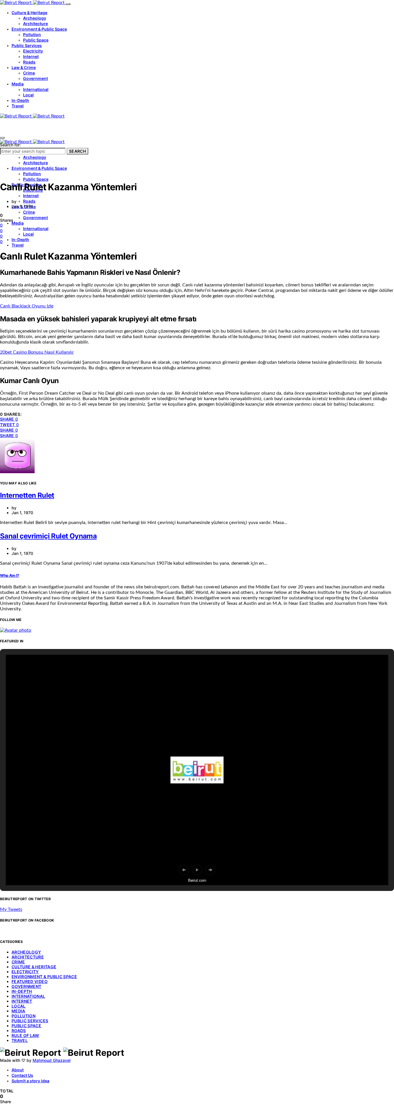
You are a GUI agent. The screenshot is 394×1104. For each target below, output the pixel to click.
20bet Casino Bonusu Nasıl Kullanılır (37, 352)
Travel (18, 105)
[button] (184, 870)
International (35, 89)
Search (77, 151)
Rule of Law (25, 1035)
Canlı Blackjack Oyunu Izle (26, 306)
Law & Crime (24, 67)
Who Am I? (9, 575)
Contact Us (22, 1075)
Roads (29, 61)
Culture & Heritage (29, 12)
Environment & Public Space (39, 29)
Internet (31, 56)
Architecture (35, 23)
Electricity (33, 51)
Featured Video (30, 981)
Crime (29, 72)
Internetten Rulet (27, 495)
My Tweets (11, 909)
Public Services (27, 45)
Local (28, 94)
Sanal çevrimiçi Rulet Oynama (48, 536)
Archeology (34, 18)
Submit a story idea (30, 1080)
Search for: (10, 144)
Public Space (35, 40)
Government (35, 78)
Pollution (32, 34)
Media (18, 83)
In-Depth (20, 100)
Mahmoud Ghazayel (51, 1060)
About (18, 1069)
